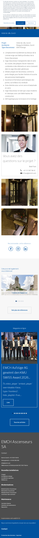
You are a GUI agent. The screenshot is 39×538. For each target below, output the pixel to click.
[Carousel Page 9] (26, 413)
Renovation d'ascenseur (8, 491)
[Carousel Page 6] (21, 413)
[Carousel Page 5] (22, 301)
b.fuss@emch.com (29, 173)
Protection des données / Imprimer (11, 535)
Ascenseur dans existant (8, 494)
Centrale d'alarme (6, 503)
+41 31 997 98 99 (14, 457)
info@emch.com (5, 463)
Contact (4, 529)
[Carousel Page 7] (22, 413)
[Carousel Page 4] (21, 301)
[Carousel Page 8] (24, 413)
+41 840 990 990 (14, 460)
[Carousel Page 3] (19, 301)
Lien (8, 402)
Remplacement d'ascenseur (9, 492)
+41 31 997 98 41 (29, 170)
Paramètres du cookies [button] (9, 23)
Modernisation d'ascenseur (8, 489)
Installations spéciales (7, 478)
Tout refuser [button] (31, 23)
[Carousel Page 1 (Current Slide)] (16, 301)
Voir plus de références (19, 310)
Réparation (4, 507)
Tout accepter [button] (20, 23)
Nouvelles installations (10, 470)
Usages (3, 474)
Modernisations (7, 485)
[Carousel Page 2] (17, 301)
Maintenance (6, 499)
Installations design (6, 476)
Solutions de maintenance (8, 505)
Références (4, 480)
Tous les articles (19, 422)
